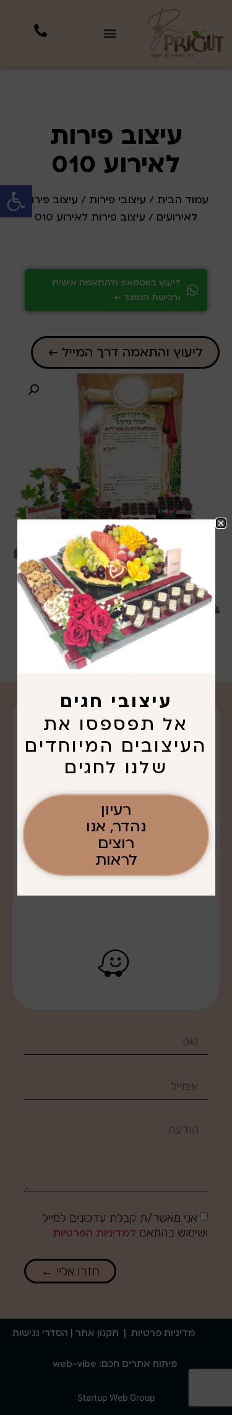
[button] (221, 523)
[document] (116, 707)
